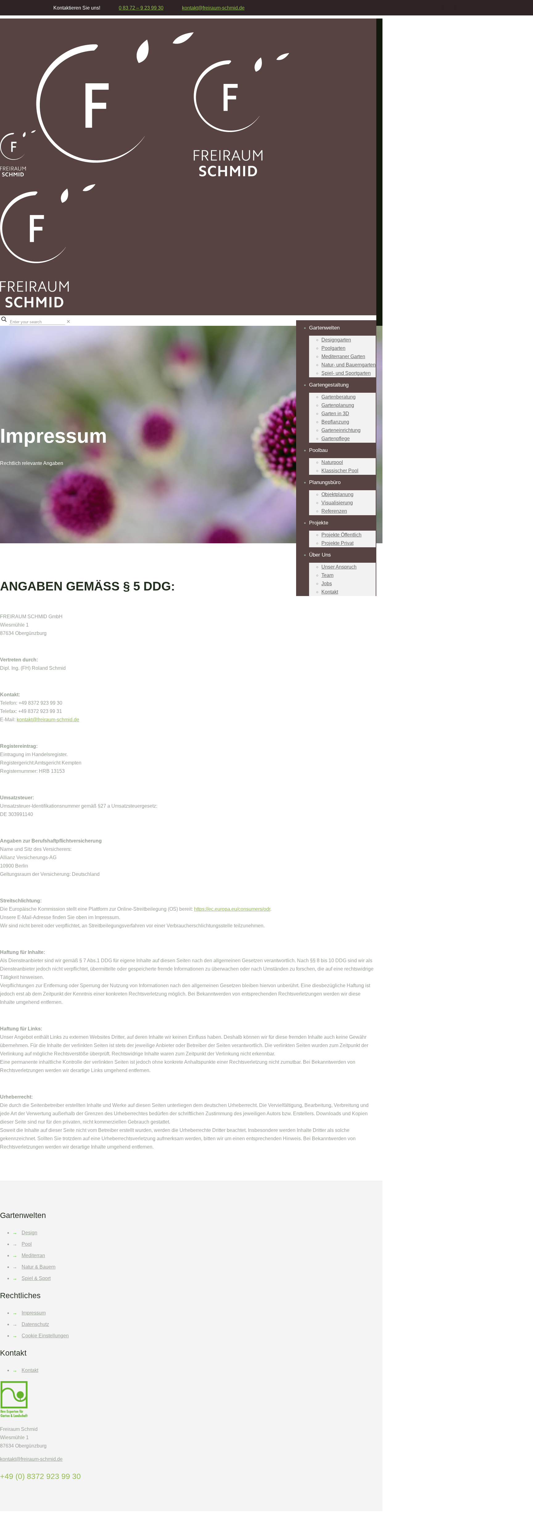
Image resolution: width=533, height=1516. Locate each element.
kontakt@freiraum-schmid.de (48, 719)
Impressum (34, 1312)
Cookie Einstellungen (45, 1335)
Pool (27, 1244)
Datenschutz (35, 1324)
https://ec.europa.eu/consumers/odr (232, 909)
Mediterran (33, 1255)
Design (29, 1232)
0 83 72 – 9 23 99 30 (141, 7)
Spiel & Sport (36, 1278)
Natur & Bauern (39, 1267)
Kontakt (30, 1370)
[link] (68, 321)
